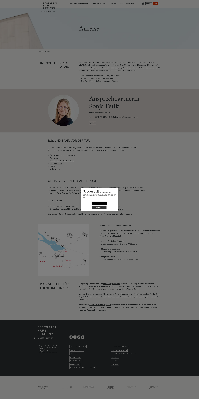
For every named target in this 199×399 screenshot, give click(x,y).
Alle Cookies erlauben (99, 203)
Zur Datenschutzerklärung (88, 199)
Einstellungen (99, 207)
